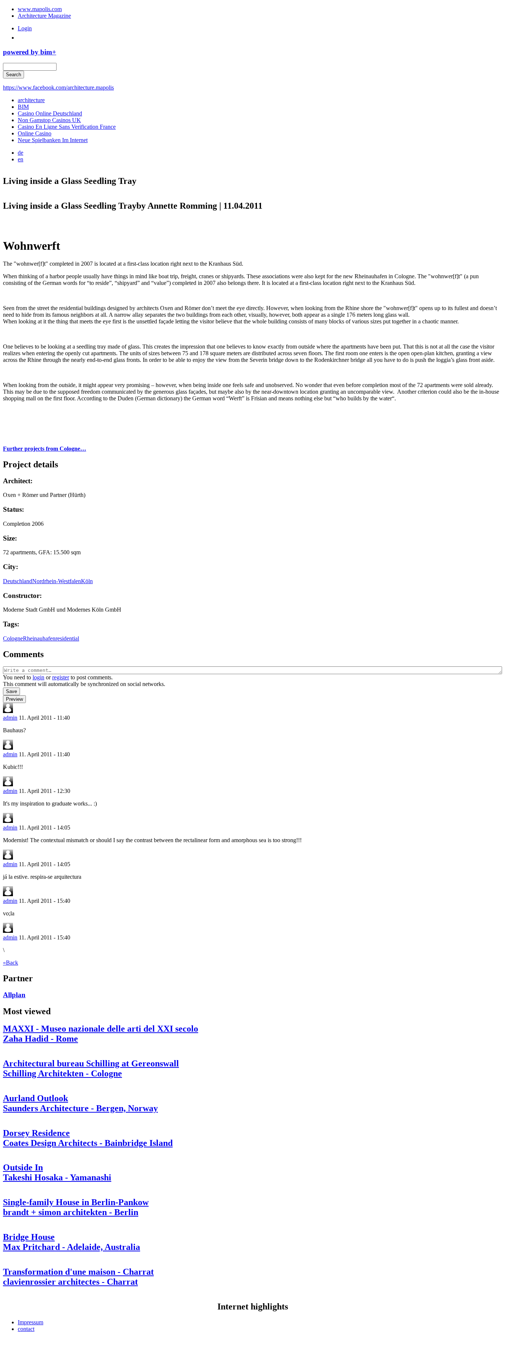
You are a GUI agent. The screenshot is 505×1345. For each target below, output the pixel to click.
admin (10, 717)
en (20, 159)
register (60, 677)
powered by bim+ (29, 52)
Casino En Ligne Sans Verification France (67, 127)
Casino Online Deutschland (50, 113)
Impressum (30, 1322)
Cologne (13, 638)
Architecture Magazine (44, 16)
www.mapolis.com (40, 9)
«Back (10, 962)
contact (26, 1329)
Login (25, 28)
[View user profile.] (8, 711)
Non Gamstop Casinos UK (49, 120)
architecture (31, 100)
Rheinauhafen (39, 638)
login (38, 677)
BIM (23, 107)
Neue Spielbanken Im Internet (53, 140)
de (20, 152)
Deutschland (17, 581)
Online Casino (34, 133)
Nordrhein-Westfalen (56, 581)
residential (67, 638)
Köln (87, 581)
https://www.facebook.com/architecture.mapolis (58, 87)
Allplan (14, 995)
